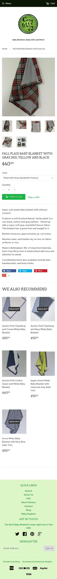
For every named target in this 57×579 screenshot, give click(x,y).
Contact (28, 506)
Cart (52, 3)
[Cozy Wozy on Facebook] (25, 535)
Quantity (6, 185)
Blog (28, 510)
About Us (28, 495)
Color (4, 173)
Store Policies (28, 502)
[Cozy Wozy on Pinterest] (32, 535)
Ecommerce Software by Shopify (37, 562)
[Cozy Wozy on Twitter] (17, 535)
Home (4, 49)
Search (28, 491)
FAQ (28, 498)
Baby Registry (28, 514)
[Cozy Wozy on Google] (40, 535)
